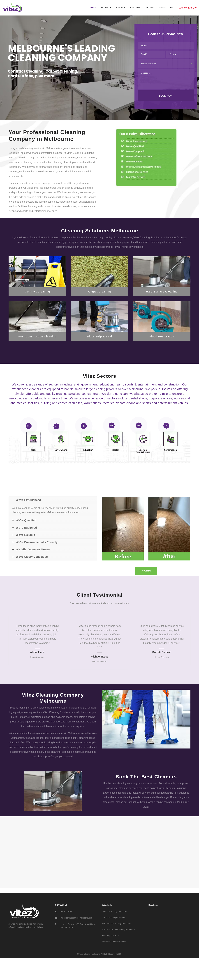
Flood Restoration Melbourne (114, 941)
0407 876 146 (66, 911)
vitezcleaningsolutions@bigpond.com (76, 918)
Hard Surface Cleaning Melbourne (116, 924)
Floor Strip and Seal (110, 935)
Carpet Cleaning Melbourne (113, 918)
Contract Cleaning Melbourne (114, 911)
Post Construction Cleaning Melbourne (118, 929)
